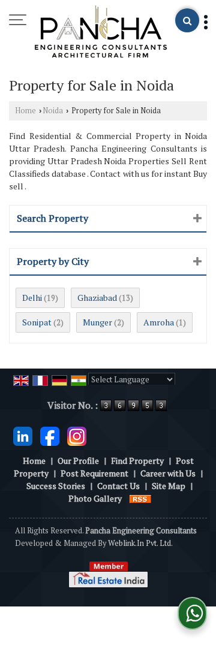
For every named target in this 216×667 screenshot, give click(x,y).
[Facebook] (49, 434)
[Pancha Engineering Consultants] (101, 32)
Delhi (32, 297)
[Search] (187, 20)
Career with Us (168, 473)
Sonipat (37, 322)
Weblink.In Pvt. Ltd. (140, 543)
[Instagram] (76, 434)
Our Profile (78, 460)
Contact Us (118, 485)
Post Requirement (94, 473)
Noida (53, 110)
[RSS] (140, 498)
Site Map (168, 485)
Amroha (158, 322)
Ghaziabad (97, 297)
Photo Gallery (95, 498)
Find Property (137, 460)
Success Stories (55, 485)
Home (25, 110)
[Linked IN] (22, 434)
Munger (97, 322)
